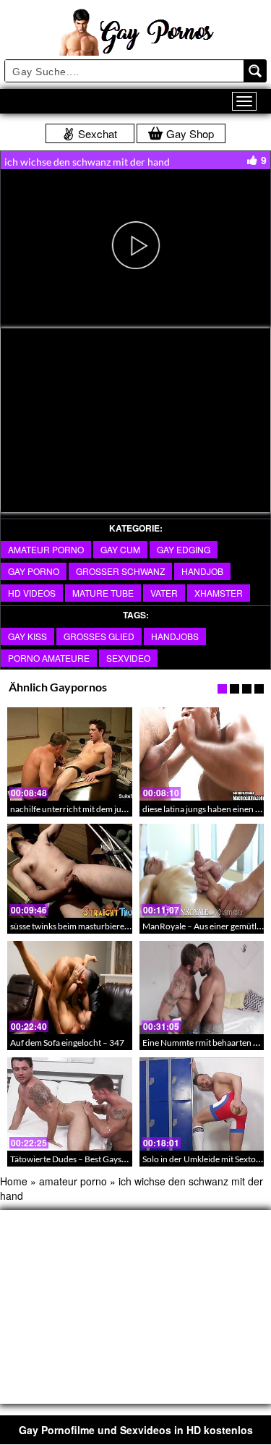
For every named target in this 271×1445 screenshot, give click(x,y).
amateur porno (46, 549)
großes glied (99, 636)
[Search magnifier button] (255, 70)
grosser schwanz (120, 571)
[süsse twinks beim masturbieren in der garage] (69, 870)
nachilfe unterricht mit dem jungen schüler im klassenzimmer (124, 809)
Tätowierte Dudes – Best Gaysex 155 (78, 1159)
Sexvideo (128, 658)
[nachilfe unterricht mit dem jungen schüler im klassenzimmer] (69, 754)
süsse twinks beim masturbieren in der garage (94, 926)
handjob (202, 571)
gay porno (33, 571)
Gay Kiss (27, 636)
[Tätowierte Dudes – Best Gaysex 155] (69, 1104)
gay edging (183, 549)
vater (164, 593)
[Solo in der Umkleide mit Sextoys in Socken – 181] (201, 1104)
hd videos (32, 593)
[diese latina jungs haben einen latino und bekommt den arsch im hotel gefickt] (201, 754)
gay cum (120, 549)
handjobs (175, 636)
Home (13, 1181)
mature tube (103, 593)
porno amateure (49, 658)
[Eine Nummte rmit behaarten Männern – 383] (201, 987)
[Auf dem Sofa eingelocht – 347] (69, 987)
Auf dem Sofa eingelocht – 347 (67, 1042)
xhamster (218, 593)
